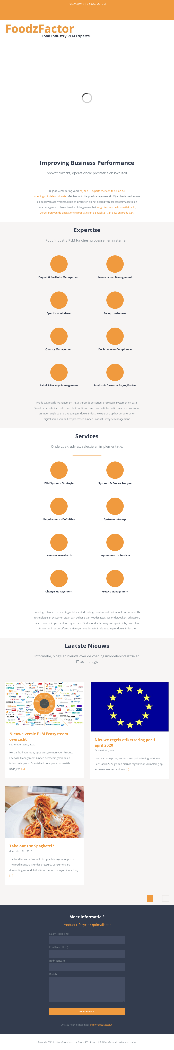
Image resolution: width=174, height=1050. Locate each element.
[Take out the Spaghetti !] (44, 812)
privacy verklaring (127, 1042)
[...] (23, 768)
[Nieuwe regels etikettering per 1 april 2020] (129, 707)
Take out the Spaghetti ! (39, 812)
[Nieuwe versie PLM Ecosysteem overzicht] (44, 704)
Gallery (49, 704)
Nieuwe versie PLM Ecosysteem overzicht (39, 704)
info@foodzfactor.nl (96, 4)
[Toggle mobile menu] (167, 28)
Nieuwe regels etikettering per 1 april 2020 (124, 707)
